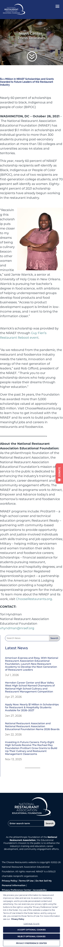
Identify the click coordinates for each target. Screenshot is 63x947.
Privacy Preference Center (16, 890)
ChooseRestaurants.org (34, 599)
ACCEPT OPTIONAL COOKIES (31, 930)
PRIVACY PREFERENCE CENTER (31, 943)
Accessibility (40, 890)
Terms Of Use (26, 880)
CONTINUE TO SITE (31, 924)
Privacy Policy (9, 880)
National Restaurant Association (33, 839)
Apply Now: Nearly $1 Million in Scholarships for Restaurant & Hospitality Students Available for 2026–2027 (32, 707)
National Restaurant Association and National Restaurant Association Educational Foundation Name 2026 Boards (32, 726)
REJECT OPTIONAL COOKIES (31, 936)
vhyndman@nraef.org (17, 628)
